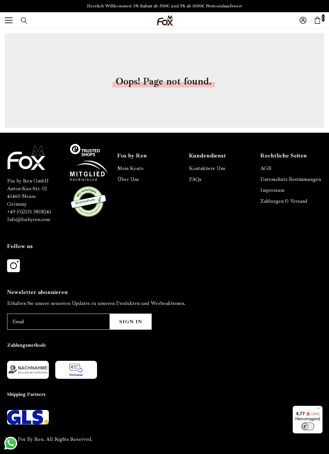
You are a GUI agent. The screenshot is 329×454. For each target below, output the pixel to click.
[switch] (307, 426)
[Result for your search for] (24, 20)
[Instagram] (13, 265)
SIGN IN (130, 321)
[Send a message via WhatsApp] (10, 443)
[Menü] (319, 410)
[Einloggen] (303, 20)
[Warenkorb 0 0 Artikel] (317, 20)
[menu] (9, 20)
